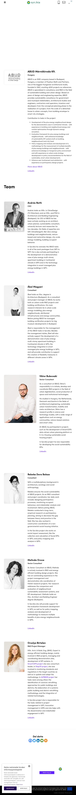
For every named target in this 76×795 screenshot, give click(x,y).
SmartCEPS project (35, 663)
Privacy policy (68, 793)
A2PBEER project (47, 677)
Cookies (56, 793)
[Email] (42, 740)
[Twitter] (34, 740)
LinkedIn (31, 171)
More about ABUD (35, 166)
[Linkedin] (38, 740)
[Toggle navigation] (5, 2)
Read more (19, 784)
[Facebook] (30, 740)
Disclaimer (61, 793)
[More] (46, 740)
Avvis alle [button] (23, 788)
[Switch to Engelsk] (72, 1)
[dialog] (17, 778)
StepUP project (42, 666)
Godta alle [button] (10, 788)
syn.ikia (25, 763)
